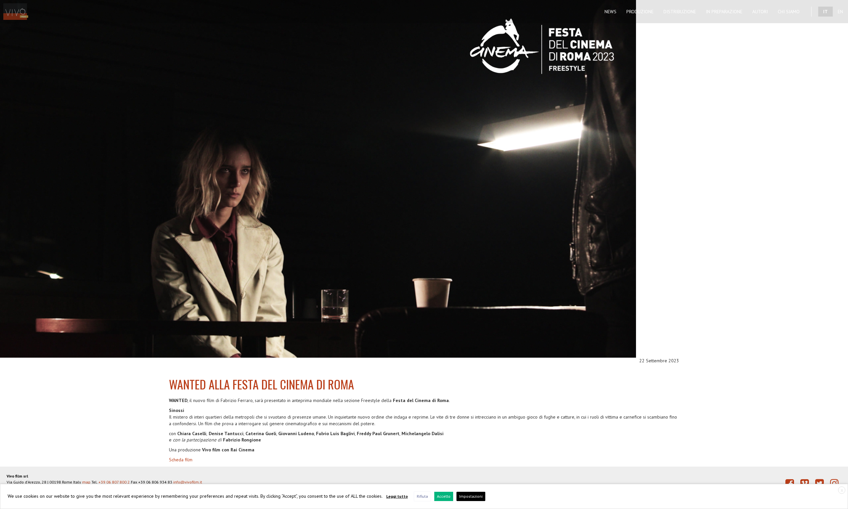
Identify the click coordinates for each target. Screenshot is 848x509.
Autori (760, 12)
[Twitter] (819, 483)
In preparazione (724, 12)
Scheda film (180, 460)
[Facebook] (790, 483)
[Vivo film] (19, 8)
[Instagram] (834, 483)
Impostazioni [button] (471, 496)
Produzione (640, 12)
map (86, 482)
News (610, 12)
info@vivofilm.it (187, 482)
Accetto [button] (443, 496)
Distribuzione (679, 12)
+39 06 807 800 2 (114, 482)
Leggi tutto (397, 496)
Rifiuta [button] (422, 496)
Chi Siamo (789, 12)
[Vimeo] (805, 483)
